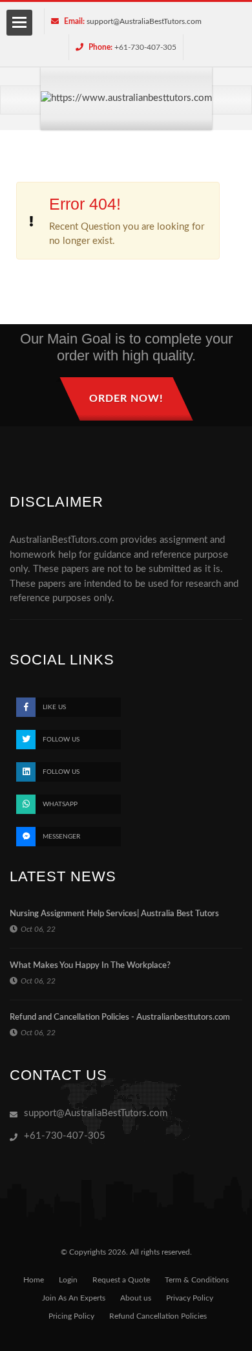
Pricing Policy (71, 1316)
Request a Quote (121, 1280)
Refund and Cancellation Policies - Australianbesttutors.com (120, 1017)
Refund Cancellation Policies (158, 1316)
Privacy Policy (189, 1298)
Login (68, 1280)
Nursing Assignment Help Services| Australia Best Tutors (114, 914)
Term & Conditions (197, 1280)
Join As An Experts (73, 1298)
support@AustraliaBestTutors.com (144, 21)
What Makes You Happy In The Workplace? (90, 965)
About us (135, 1298)
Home (33, 1280)
